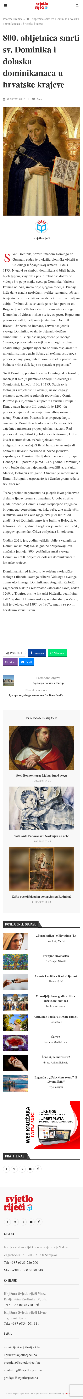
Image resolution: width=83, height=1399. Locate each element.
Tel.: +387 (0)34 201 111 (21, 1323)
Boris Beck (56, 1022)
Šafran (55, 1036)
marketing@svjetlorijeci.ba (23, 1369)
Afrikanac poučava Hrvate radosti (56, 1016)
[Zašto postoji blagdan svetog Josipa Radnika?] (41, 869)
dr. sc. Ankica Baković (55, 1062)
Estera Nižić (56, 981)
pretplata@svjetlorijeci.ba (22, 1362)
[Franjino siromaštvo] (15, 962)
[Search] (77, 6)
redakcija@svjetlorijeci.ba (22, 1347)
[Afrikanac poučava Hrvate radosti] (15, 1022)
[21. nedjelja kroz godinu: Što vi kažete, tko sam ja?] (15, 1002)
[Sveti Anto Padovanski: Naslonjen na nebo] (41, 808)
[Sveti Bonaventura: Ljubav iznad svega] (41, 748)
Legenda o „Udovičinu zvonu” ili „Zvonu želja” (56, 1079)
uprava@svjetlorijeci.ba (20, 1354)
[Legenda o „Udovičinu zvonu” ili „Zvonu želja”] (15, 1083)
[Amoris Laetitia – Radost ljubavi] (15, 982)
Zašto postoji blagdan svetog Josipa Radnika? (41, 896)
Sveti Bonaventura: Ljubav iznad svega (41, 775)
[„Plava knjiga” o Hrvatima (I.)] (15, 941)
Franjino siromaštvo (56, 956)
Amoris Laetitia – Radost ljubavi (56, 976)
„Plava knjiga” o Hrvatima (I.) (56, 935)
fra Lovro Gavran (55, 1006)
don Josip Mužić (56, 941)
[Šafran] (15, 1043)
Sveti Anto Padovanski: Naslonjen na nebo (41, 836)
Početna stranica (13, 19)
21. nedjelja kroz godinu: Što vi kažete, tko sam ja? (56, 998)
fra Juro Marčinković (55, 1042)
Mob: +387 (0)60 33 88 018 (23, 1270)
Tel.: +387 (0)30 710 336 (21, 1304)
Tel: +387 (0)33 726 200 (21, 1262)
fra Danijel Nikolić (56, 961)
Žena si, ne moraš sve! (56, 1057)
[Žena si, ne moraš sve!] (15, 1063)
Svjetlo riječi (42, 238)
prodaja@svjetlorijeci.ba (21, 1377)
